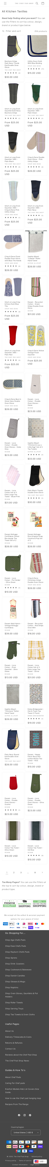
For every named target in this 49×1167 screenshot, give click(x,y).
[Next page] (42, 872)
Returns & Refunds (13, 1043)
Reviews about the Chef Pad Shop (21, 1055)
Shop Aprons (11, 958)
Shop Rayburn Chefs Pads (17, 952)
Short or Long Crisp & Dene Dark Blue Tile (12, 304)
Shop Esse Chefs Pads (15, 946)
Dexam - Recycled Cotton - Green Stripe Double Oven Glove (35, 305)
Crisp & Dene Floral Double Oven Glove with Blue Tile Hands (13, 258)
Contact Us (10, 1049)
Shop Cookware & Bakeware (18, 969)
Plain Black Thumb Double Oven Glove (35, 491)
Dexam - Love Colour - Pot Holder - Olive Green (12, 580)
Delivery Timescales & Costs (18, 1037)
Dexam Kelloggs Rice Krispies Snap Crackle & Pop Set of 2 (35, 537)
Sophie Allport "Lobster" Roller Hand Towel (34, 258)
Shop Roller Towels (14, 1002)
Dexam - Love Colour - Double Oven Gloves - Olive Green (36, 801)
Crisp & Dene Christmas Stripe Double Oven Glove (35, 580)
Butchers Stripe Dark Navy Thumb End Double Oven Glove (12, 64)
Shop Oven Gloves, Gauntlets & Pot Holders (21, 995)
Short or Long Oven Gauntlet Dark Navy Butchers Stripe (13, 111)
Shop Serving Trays (14, 1008)
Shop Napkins (11, 987)
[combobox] (40, 1161)
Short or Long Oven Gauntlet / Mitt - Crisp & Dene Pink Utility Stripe (12, 209)
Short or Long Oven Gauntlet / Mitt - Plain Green (35, 111)
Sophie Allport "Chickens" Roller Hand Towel (12, 711)
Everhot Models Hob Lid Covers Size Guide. (22, 1090)
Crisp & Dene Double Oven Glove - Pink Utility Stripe (36, 159)
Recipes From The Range (16, 1104)
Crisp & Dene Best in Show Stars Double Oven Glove (13, 401)
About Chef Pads (13, 1077)
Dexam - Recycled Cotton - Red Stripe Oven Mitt (35, 625)
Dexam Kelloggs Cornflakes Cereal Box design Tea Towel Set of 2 (12, 537)
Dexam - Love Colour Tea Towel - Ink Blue (35, 848)
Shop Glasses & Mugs (15, 981)
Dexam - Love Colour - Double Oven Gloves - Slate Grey (13, 446)
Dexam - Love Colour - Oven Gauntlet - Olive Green (11, 668)
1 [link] (6, 872)
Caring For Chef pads (15, 1083)
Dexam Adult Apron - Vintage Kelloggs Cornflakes (13, 625)
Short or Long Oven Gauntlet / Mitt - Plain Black (12, 159)
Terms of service (25, 1160)
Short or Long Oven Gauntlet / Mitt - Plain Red (12, 352)
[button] (5, 3)
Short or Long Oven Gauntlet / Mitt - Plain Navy (35, 208)
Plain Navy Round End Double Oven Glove (12, 757)
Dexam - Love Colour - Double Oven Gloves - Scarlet (11, 801)
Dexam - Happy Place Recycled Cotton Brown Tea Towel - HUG (35, 758)
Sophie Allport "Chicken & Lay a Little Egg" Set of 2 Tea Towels (35, 446)
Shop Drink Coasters (14, 964)
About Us (9, 1031)
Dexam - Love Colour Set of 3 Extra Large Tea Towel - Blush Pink (12, 493)
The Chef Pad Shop (21, 1156)
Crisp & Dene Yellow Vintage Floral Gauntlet (36, 352)
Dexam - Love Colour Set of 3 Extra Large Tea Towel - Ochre (34, 668)
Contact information (19, 1165)
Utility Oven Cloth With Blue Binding (35, 62)
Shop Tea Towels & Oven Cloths (20, 1014)
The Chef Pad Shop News (17, 1061)
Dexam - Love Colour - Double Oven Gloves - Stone (34, 402)
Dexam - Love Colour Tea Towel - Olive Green (12, 848)
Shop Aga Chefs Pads (15, 940)
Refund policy (37, 1156)
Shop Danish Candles (15, 975)
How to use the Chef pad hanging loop (23, 1098)
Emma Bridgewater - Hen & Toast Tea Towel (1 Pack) (36, 711)
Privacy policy (10, 1160)
